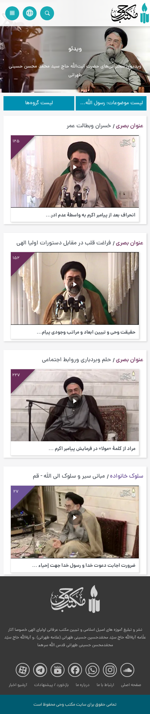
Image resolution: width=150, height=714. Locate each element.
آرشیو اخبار (18, 685)
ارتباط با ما (105, 685)
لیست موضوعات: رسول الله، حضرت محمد (109, 103)
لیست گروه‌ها (39, 103)
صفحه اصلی (131, 685)
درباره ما (83, 685)
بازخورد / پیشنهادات (51, 685)
